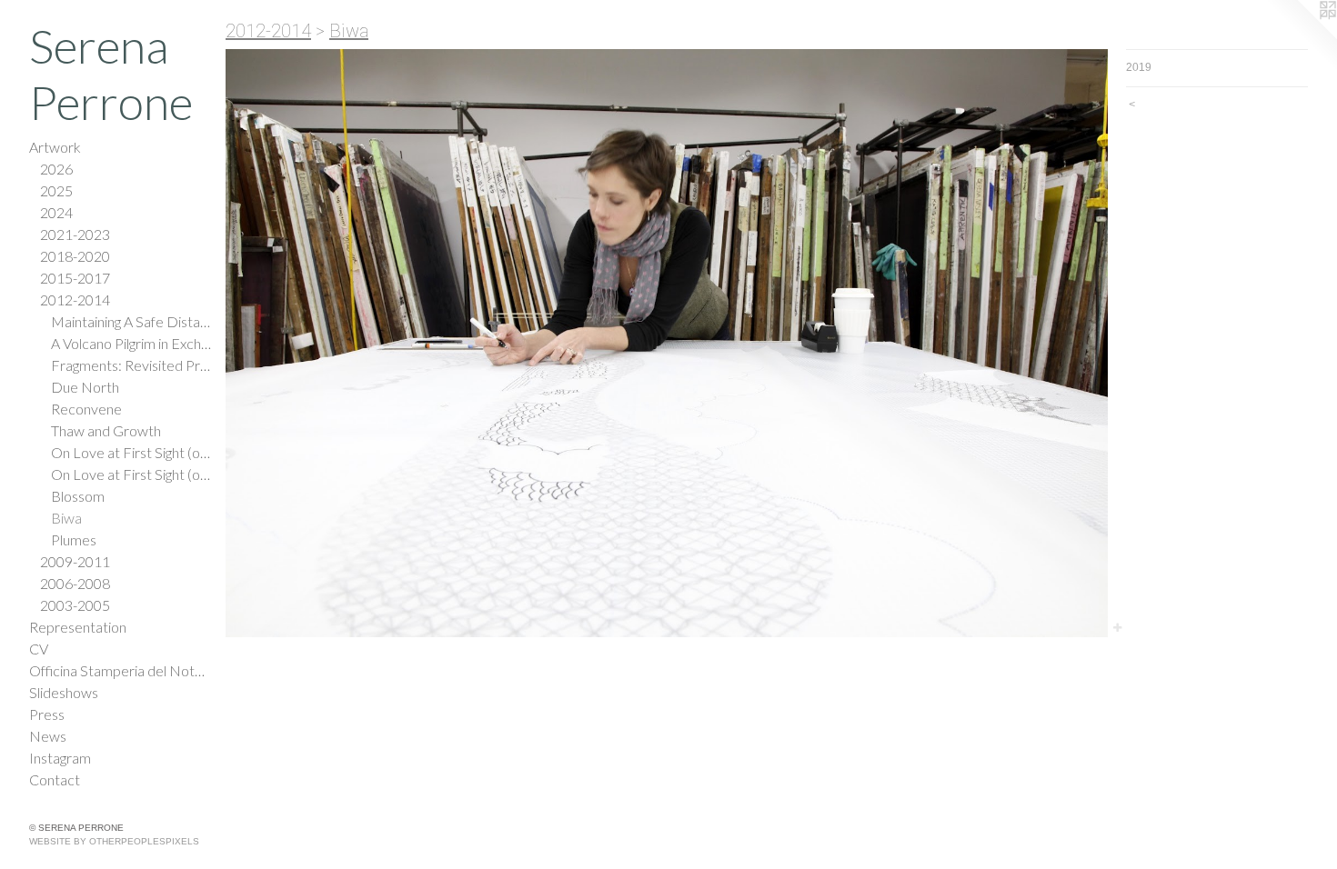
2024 (56, 212)
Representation (77, 626)
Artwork (55, 146)
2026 (56, 168)
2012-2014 (75, 299)
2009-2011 (75, 561)
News (47, 735)
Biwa (66, 517)
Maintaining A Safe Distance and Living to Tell (131, 321)
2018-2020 (75, 256)
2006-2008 (75, 583)
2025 (56, 190)
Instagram (60, 757)
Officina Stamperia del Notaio (120, 670)
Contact (54, 779)
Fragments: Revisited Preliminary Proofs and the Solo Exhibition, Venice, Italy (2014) (131, 365)
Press (47, 714)
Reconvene (86, 408)
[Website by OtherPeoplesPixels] (1300, 36)
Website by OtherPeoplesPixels (114, 841)
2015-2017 (75, 277)
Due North (85, 386)
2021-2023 (75, 234)
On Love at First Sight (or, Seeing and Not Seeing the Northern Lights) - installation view (131, 474)
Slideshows (63, 692)
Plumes (73, 539)
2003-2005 (75, 605)
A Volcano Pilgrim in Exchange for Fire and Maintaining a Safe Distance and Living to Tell (131, 343)
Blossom (78, 495)
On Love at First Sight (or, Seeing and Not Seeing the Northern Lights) (131, 452)
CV (38, 648)
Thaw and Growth (106, 430)
